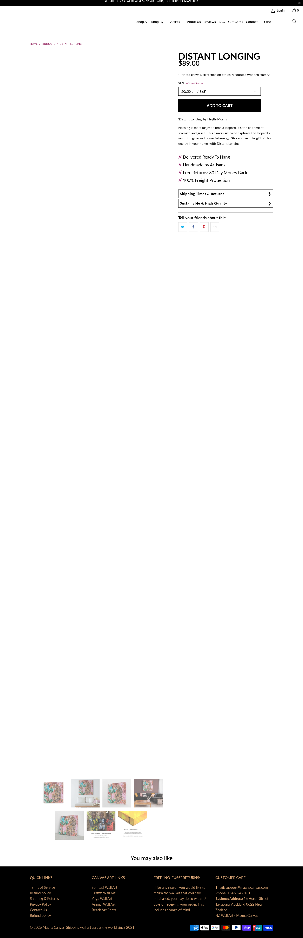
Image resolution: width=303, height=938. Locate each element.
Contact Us (38, 910)
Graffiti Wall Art (103, 893)
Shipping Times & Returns (202, 194)
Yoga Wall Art (102, 898)
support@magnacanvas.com (246, 887)
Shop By (157, 22)
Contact (252, 22)
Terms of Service (42, 887)
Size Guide (195, 83)
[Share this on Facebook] (193, 227)
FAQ (222, 22)
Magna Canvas (54, 927)
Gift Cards (235, 22)
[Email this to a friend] (214, 227)
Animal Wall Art (103, 904)
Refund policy (40, 893)
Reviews (210, 22)
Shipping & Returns (44, 898)
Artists (175, 22)
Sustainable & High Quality (203, 203)
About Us (194, 22)
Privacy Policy (40, 904)
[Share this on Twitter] (182, 227)
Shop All (142, 22)
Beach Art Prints (104, 910)
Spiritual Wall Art (104, 887)
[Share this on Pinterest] (204, 227)
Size (190, 83)
